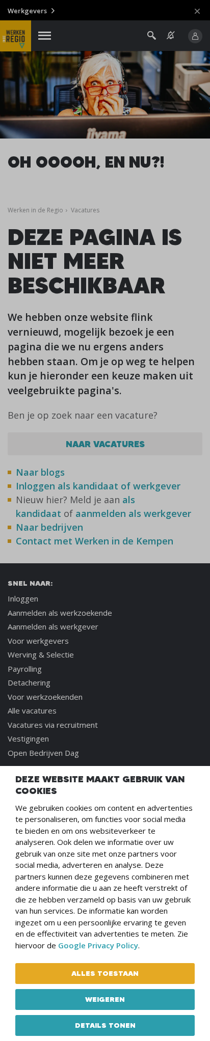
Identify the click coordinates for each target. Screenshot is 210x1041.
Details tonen (105, 1025)
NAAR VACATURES (105, 444)
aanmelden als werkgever (133, 513)
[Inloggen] (195, 36)
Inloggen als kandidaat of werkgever (98, 486)
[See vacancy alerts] (171, 35)
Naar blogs (40, 472)
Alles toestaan (105, 973)
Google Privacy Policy (98, 945)
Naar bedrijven (51, 527)
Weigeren (105, 999)
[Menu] (44, 36)
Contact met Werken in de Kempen (94, 541)
